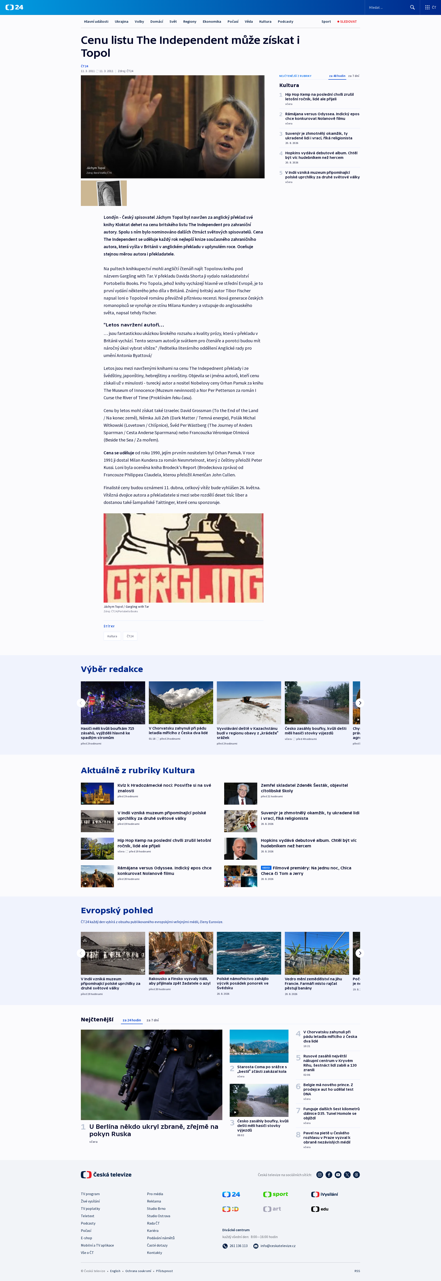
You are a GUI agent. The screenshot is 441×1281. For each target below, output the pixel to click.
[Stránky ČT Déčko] (230, 1208)
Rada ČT (153, 1223)
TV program (90, 1193)
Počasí (233, 21)
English (115, 1271)
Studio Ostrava (158, 1216)
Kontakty (154, 1252)
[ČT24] (14, 7)
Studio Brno (156, 1208)
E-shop (86, 1238)
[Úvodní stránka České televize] (106, 1174)
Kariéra (152, 1230)
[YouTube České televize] (338, 1174)
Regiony (189, 21)
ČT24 (84, 66)
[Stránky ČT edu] (319, 1208)
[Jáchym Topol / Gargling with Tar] (183, 558)
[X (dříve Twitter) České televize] (347, 1174)
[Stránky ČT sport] (275, 1194)
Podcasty (285, 21)
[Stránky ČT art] (272, 1208)
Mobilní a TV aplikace (97, 1245)
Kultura (265, 21)
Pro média (155, 1193)
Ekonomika (212, 21)
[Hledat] (412, 7)
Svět (173, 21)
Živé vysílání (90, 1201)
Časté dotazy (157, 1245)
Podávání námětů (161, 1238)
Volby (139, 21)
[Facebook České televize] (329, 1174)
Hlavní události (96, 21)
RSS (357, 1271)
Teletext (87, 1216)
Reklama (154, 1201)
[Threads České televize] (356, 1174)
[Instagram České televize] (319, 1174)
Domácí (156, 21)
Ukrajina (121, 21)
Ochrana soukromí (138, 1271)
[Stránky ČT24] (231, 1194)
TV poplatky (90, 1208)
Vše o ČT (87, 1252)
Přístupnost (164, 1271)
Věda (249, 21)
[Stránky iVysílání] (324, 1194)
